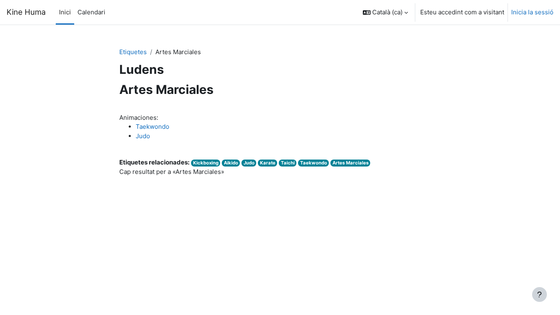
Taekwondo (152, 126)
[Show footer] (539, 294)
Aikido (231, 163)
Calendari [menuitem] (91, 12)
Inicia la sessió (532, 12)
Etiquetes (133, 52)
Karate (267, 163)
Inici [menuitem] (65, 12)
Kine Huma (26, 12)
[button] (385, 12)
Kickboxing (206, 163)
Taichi (288, 163)
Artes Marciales (350, 163)
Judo (143, 136)
